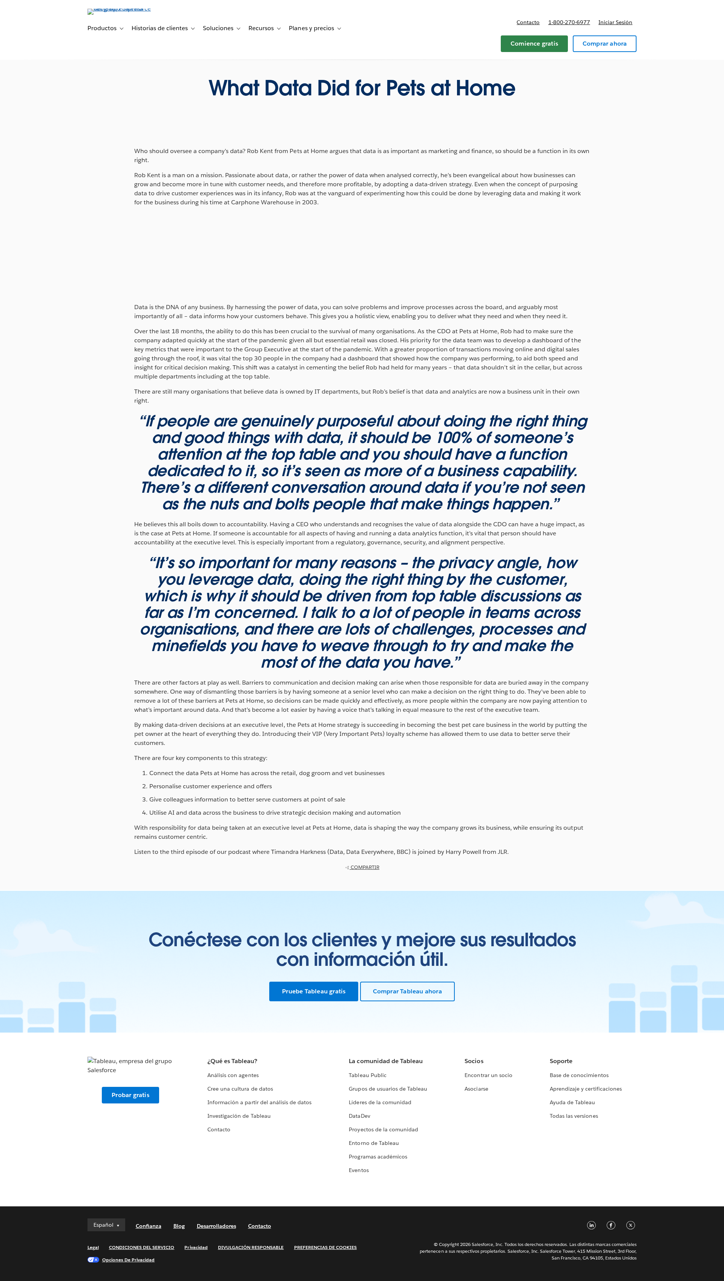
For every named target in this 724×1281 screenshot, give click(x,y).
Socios (474, 1061)
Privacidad (195, 1247)
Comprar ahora (605, 44)
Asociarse (476, 1088)
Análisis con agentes (232, 1075)
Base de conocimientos (579, 1075)
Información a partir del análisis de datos (259, 1102)
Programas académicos (378, 1156)
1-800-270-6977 (569, 22)
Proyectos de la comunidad (383, 1129)
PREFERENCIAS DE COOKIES (325, 1247)
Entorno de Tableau (374, 1143)
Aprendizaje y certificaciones (586, 1088)
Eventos (358, 1170)
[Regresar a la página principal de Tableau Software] (119, 8)
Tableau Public (367, 1075)
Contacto (528, 22)
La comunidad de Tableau (385, 1061)
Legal (93, 1247)
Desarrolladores (216, 1226)
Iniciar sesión (615, 22)
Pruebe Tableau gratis (313, 991)
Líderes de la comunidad (380, 1102)
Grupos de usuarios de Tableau (388, 1088)
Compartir (364, 867)
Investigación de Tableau (238, 1115)
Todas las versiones (574, 1115)
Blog (179, 1226)
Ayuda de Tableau (572, 1102)
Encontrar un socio (488, 1075)
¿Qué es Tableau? (232, 1061)
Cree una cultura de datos (240, 1088)
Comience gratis (534, 44)
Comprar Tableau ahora (407, 991)
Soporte (561, 1061)
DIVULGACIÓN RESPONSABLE (251, 1247)
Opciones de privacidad (128, 1259)
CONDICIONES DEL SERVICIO (142, 1247)
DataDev (359, 1115)
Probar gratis (130, 1095)
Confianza (148, 1226)
